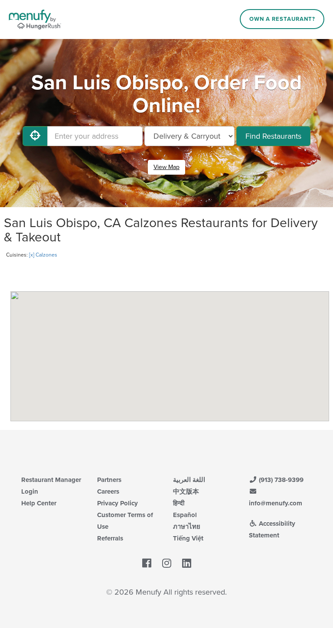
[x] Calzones (43, 255)
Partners (109, 480)
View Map (166, 167)
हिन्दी (178, 503)
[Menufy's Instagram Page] (166, 564)
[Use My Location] (35, 136)
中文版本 (186, 491)
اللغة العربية (189, 480)
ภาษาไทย (186, 526)
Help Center (38, 503)
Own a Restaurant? (282, 19)
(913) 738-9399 (280, 480)
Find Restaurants (273, 136)
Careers (108, 491)
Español (185, 515)
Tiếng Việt (188, 538)
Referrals (110, 538)
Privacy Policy (117, 503)
